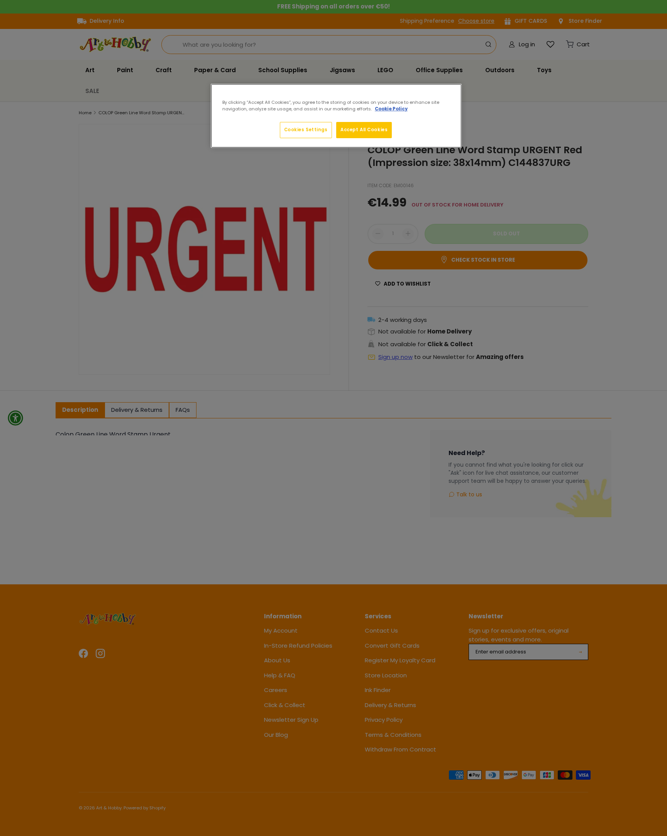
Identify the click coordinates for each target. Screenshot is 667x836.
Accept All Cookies (364, 130)
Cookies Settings (306, 130)
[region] (336, 116)
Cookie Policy (391, 109)
